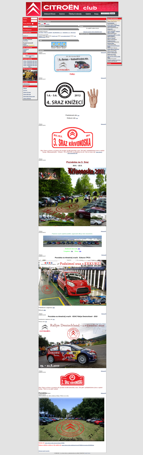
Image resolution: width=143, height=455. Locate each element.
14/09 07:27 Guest (113, 57)
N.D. (47, 36)
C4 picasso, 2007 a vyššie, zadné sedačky (113, 35)
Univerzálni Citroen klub (29, 96)
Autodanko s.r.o (66, 32)
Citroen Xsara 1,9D (111, 51)
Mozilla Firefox (87, 453)
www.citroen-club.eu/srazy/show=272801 (54, 443)
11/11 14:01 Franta (111, 55)
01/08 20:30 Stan (111, 29)
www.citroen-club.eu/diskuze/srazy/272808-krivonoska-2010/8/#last (78, 445)
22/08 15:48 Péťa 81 (114, 61)
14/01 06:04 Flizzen (112, 23)
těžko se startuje (111, 38)
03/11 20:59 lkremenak (113, 26)
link (78, 115)
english (47, 24)
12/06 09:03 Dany (111, 44)
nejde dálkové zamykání (113, 49)
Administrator (26, 83)
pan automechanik (65, 36)
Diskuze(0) (103, 52)
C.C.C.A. (25, 90)
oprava (24, 44)
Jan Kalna (25, 40)
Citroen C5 (109, 29)
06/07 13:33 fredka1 (112, 39)
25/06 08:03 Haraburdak (113, 41)
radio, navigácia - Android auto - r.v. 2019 (113, 32)
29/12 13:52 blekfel (113, 50)
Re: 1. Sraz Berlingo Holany (114, 20)
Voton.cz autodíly (48, 32)
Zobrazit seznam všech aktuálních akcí (92, 31)
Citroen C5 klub (27, 92)
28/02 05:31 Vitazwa (113, 46)
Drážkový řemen (111, 40)
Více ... (30, 66)
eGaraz (25, 88)
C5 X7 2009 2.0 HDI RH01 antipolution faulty (113, 26)
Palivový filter (110, 43)
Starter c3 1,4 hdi (111, 54)
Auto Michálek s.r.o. (57, 32)
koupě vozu (54, 36)
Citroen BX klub (27, 94)
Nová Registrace (27, 29)
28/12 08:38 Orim (113, 36)
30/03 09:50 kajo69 (113, 32)
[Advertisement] (15, 31)
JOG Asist (73, 32)
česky (42, 24)
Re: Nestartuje (110, 23)
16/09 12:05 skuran (114, 21)
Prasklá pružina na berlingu (114, 60)
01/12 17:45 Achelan (112, 52)
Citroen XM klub (27, 98)
